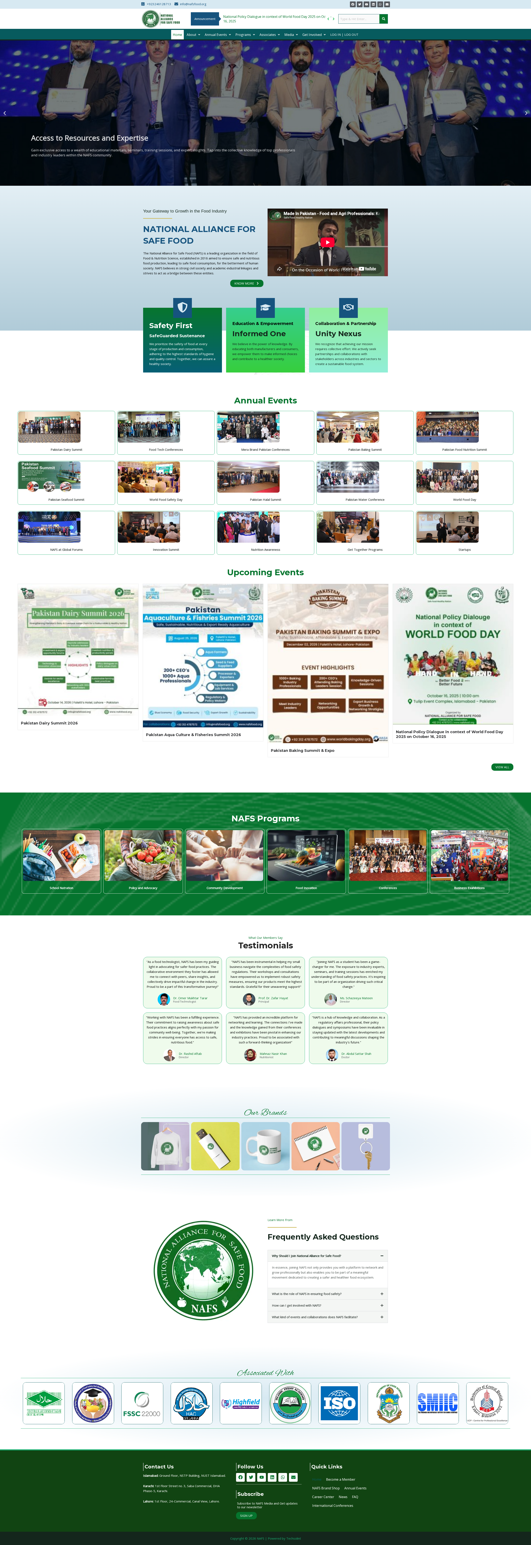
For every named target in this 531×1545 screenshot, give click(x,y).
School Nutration (61, 888)
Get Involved (312, 34)
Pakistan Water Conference (365, 499)
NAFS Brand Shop (326, 1488)
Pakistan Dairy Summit (66, 449)
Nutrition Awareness (265, 549)
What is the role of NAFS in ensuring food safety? (307, 1294)
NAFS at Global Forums (66, 549)
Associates (267, 34)
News (343, 1497)
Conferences (388, 888)
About (191, 34)
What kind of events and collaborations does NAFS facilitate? (315, 1317)
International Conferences (332, 1505)
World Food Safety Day (166, 499)
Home (177, 34)
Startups (465, 549)
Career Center (323, 1497)
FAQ (355, 1497)
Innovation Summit (166, 549)
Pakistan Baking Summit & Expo (302, 750)
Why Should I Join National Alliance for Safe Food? (306, 1256)
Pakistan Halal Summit (265, 499)
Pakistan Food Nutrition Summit (464, 449)
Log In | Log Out (344, 34)
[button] (193, 34)
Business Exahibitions (469, 888)
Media (289, 34)
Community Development (225, 888)
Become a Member (340, 1479)
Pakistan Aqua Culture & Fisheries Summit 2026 (193, 735)
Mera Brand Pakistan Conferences (265, 449)
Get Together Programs (365, 549)
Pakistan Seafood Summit (66, 499)
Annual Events (216, 34)
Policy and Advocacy (143, 888)
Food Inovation (306, 888)
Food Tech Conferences (166, 449)
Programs (243, 34)
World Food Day (464, 499)
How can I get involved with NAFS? (296, 1305)
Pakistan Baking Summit (365, 449)
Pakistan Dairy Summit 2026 (49, 723)
